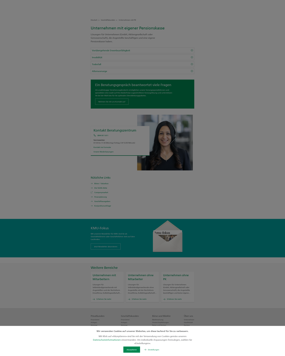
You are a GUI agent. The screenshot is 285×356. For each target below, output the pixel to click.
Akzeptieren (132, 349)
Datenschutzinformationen (107, 339)
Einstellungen (153, 349)
